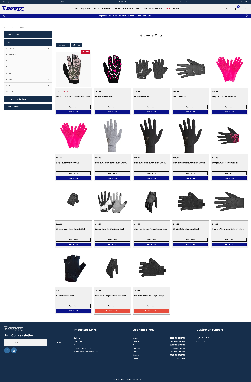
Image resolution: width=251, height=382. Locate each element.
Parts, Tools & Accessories (149, 8)
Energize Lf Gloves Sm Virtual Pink (225, 163)
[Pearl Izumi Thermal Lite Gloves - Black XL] (190, 135)
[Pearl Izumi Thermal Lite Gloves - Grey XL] (112, 135)
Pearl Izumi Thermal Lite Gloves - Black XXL (150, 163)
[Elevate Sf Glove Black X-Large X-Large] (151, 268)
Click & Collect (79, 341)
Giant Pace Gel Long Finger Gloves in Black (150, 229)
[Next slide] (247, 16)
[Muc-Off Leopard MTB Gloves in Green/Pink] (73, 69)
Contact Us (200, 341)
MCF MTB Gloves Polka (104, 96)
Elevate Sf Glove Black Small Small (186, 229)
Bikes (96, 8)
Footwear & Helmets (123, 8)
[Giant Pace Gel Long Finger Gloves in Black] (151, 201)
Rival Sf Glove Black (141, 96)
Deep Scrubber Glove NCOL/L (67, 163)
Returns (77, 345)
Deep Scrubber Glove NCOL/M (224, 96)
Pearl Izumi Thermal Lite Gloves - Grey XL (111, 163)
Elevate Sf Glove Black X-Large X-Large (149, 295)
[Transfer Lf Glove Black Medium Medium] (229, 201)
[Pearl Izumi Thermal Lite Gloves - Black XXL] (151, 135)
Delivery (77, 338)
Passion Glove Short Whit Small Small (109, 229)
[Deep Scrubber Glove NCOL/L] (73, 135)
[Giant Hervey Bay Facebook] (7, 350)
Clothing (106, 8)
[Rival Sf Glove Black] (151, 69)
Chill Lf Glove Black (180, 96)
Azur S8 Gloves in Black (65, 295)
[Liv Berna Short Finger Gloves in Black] (73, 201)
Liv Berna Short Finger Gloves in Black (70, 229)
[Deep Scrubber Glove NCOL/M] (229, 69)
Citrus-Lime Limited (134, 379)
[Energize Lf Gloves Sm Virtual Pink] (229, 135)
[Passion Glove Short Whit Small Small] (112, 201)
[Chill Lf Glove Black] (190, 69)
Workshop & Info (82, 8)
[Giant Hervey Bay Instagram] (14, 350)
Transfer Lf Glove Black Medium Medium (228, 229)
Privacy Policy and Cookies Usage (86, 351)
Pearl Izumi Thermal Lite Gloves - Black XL (189, 163)
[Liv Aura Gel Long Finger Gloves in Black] (112, 268)
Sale (167, 8)
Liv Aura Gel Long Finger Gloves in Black (110, 295)
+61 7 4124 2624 (204, 338)
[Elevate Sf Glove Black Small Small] (190, 201)
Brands (176, 8)
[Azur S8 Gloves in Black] (73, 268)
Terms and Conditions (82, 348)
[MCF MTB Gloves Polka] (112, 69)
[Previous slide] (4, 16)
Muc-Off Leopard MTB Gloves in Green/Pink (73, 96)
